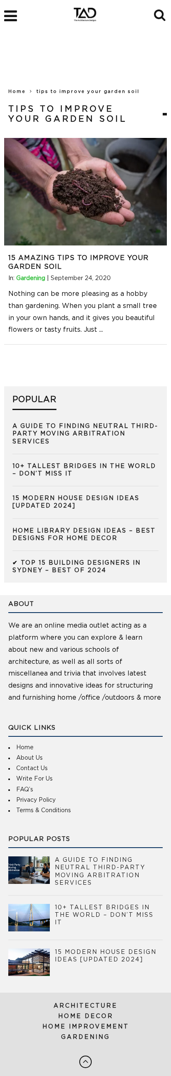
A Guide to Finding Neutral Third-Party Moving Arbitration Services (85, 433)
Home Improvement (85, 1027)
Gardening (30, 278)
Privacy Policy (36, 800)
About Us (29, 758)
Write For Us (34, 779)
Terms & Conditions (43, 810)
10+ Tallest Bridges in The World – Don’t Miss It (104, 915)
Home (17, 91)
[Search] (160, 14)
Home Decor (85, 1016)
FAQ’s (24, 790)
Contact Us (32, 768)
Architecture (85, 1006)
